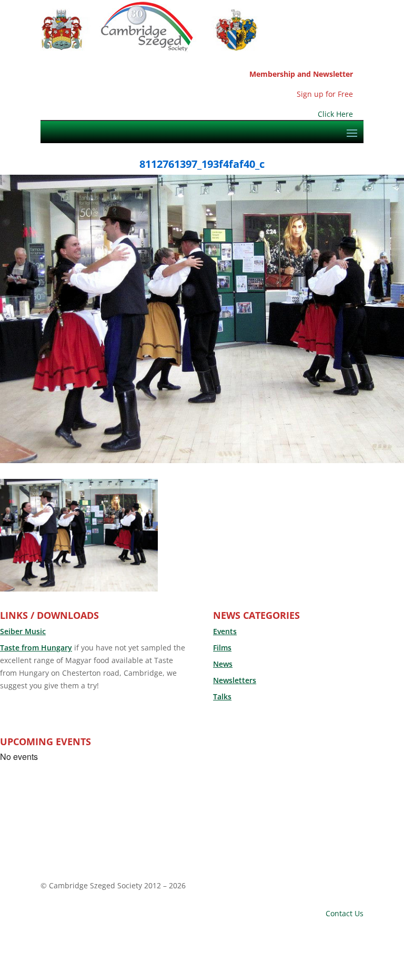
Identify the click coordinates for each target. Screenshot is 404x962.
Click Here (335, 114)
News (223, 664)
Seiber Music (23, 631)
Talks (222, 697)
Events (225, 631)
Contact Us (344, 913)
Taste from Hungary (36, 648)
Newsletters (234, 680)
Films (222, 648)
